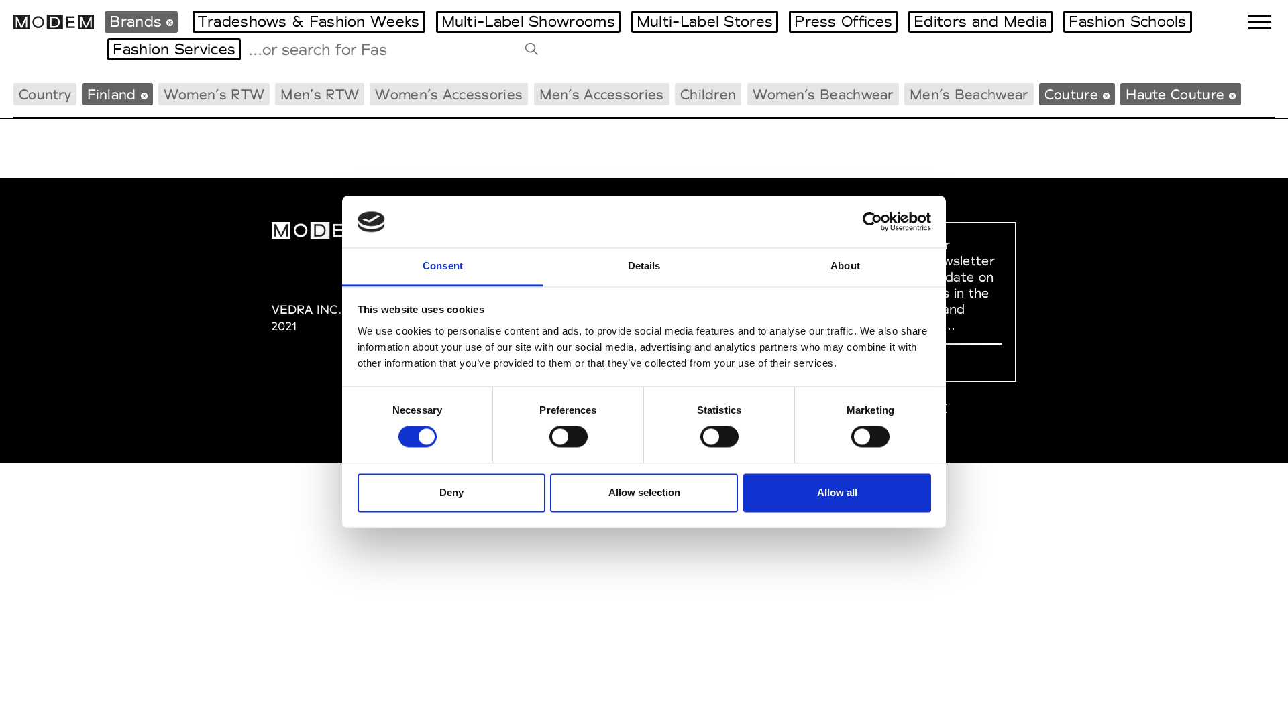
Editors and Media (980, 21)
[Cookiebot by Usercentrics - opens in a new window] (872, 222)
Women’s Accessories (449, 94)
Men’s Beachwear (969, 94)
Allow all (837, 492)
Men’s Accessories (601, 94)
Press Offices (843, 21)
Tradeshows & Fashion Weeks (309, 21)
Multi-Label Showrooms (528, 21)
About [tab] (845, 266)
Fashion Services (174, 49)
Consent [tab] (443, 266)
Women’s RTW (214, 94)
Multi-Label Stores (705, 21)
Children (708, 94)
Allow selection (644, 492)
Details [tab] (644, 266)
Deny (451, 492)
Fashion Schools (1128, 21)
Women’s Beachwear (823, 94)
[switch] (568, 437)
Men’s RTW (319, 94)
